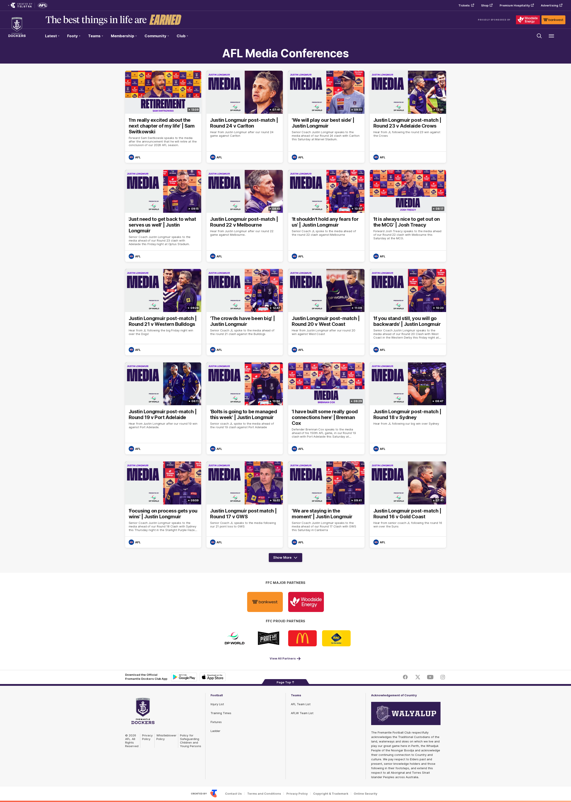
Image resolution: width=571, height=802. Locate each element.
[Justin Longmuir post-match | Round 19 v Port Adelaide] (163, 408)
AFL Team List (300, 704)
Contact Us (233, 793)
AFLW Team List (302, 713)
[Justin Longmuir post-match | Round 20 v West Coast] (326, 312)
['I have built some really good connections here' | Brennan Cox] (326, 408)
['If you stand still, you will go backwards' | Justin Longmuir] (408, 312)
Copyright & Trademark (330, 793)
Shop (484, 5)
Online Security (365, 793)
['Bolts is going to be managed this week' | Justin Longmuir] (245, 408)
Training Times (221, 713)
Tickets (464, 5)
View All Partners (283, 658)
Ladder (215, 731)
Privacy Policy (147, 737)
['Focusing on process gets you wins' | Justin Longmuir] (163, 504)
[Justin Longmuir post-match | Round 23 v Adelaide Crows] (408, 117)
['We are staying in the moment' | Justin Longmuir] (326, 504)
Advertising (549, 5)
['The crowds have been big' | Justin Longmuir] (245, 312)
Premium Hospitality (515, 5)
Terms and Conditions (264, 793)
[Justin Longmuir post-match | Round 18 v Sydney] (408, 408)
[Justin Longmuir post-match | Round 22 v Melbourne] (245, 216)
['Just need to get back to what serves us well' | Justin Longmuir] (163, 216)
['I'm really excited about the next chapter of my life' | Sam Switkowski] (163, 117)
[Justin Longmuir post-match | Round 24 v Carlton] (245, 117)
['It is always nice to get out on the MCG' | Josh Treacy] (408, 216)
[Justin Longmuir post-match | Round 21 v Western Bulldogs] (163, 312)
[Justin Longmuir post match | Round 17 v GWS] (245, 504)
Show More (284, 558)
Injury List (217, 704)
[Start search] (539, 36)
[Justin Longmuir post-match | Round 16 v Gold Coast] (408, 504)
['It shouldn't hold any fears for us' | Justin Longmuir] (326, 216)
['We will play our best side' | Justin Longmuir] (326, 117)
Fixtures (216, 722)
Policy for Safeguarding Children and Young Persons (190, 741)
